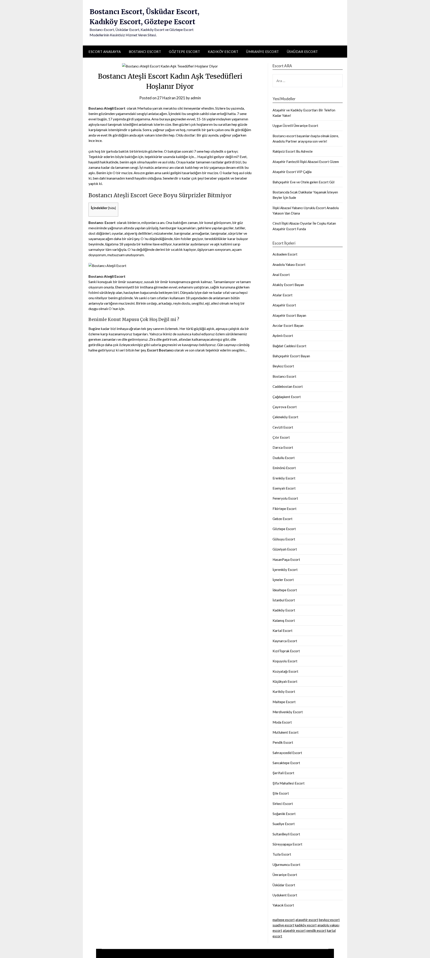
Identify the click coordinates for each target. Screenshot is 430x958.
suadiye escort (283, 925)
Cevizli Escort (283, 427)
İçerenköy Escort (285, 570)
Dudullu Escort (284, 458)
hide (112, 208)
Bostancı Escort (145, 52)
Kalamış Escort (284, 620)
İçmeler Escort (283, 580)
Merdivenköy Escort (288, 712)
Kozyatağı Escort (285, 671)
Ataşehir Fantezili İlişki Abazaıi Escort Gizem (306, 162)
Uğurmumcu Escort (286, 865)
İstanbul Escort (284, 600)
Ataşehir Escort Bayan (289, 315)
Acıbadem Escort (285, 254)
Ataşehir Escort (284, 305)
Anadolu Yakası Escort (289, 264)
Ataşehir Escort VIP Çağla (292, 172)
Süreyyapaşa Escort (287, 844)
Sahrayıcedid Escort (287, 753)
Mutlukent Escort (286, 732)
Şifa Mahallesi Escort (289, 783)
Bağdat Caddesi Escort (289, 346)
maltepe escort (284, 920)
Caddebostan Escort (288, 386)
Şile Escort (281, 793)
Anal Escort (281, 275)
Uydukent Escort (285, 895)
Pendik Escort (283, 742)
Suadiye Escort (284, 824)
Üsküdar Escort (302, 52)
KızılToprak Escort (286, 651)
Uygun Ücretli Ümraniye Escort (295, 126)
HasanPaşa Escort (286, 559)
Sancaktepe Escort (286, 763)
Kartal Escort (282, 631)
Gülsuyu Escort (284, 539)
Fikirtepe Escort (285, 509)
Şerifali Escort (283, 773)
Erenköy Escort (284, 478)
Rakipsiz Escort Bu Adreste (293, 151)
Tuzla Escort (282, 854)
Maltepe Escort (284, 702)
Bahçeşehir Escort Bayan (291, 356)
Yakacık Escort (283, 905)
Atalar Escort (282, 295)
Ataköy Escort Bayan (288, 285)
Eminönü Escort (284, 468)
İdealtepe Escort (285, 590)
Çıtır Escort (281, 437)
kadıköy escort (306, 925)
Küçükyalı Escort (285, 681)
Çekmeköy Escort (285, 417)
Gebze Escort (282, 519)
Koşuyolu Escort (285, 661)
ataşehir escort (306, 920)
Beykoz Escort (283, 366)
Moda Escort (282, 722)
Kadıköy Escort (223, 52)
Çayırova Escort (285, 407)
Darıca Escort (283, 447)
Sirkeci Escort (283, 804)
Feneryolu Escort (285, 498)
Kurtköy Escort (284, 691)
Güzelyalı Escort (285, 549)
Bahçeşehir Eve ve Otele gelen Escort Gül (303, 182)
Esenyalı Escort (284, 488)
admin (196, 97)
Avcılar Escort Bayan (288, 325)
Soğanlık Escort (284, 814)
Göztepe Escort (184, 52)
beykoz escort (329, 920)
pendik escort (316, 930)
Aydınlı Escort (283, 336)
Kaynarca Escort (285, 641)
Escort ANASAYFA (104, 52)
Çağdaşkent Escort (287, 397)
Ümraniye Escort (262, 52)
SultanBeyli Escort (286, 834)
